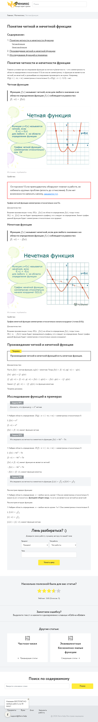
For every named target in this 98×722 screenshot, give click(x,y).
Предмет (24, 541)
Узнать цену (49, 562)
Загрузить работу (43, 711)
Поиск (82, 686)
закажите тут (51, 194)
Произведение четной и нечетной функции (32, 51)
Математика (19, 15)
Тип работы (54, 541)
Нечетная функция (19, 47)
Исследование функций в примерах (28, 55)
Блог (32, 710)
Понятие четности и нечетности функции (32, 40)
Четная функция (18, 44)
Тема (23, 551)
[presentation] (15, 78)
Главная (10, 15)
